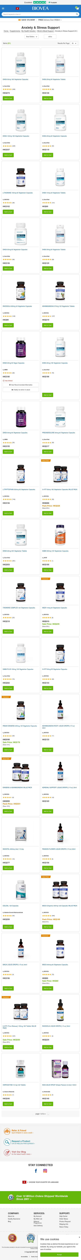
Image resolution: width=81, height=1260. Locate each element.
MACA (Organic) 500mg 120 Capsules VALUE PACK (59, 906)
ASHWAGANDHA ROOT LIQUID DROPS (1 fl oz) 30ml (58, 727)
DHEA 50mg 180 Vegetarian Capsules (15, 79)
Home (6, 31)
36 (73, 43)
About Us (11, 1216)
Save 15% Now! (28, 20)
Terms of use (34, 1256)
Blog (9, 1221)
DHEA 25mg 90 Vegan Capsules (13, 363)
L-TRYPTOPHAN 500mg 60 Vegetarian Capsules (19, 489)
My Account (37, 1216)
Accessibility (24, 1256)
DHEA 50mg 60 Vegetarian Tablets (53, 249)
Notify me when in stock (22, 389)
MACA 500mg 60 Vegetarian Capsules (55, 964)
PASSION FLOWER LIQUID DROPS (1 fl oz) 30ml (58, 849)
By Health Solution (29, 31)
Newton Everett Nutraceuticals (13, 912)
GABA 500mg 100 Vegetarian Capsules (55, 551)
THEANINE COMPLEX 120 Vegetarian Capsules (19, 608)
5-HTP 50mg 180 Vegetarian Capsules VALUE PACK (59, 489)
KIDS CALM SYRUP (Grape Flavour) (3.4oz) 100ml (59, 1085)
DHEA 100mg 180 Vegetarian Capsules (16, 136)
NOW (45, 558)
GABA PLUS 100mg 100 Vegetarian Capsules (18, 669)
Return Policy (63, 1227)
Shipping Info (63, 1224)
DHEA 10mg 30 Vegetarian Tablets (53, 193)
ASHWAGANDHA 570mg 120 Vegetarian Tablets (58, 306)
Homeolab (47, 1092)
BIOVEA (6, 199)
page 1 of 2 (40, 1114)
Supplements (15, 31)
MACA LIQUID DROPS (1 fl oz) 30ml (15, 964)
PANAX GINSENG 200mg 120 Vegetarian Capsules (20, 726)
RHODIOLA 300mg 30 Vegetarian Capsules (17, 306)
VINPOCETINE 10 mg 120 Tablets (14, 1085)
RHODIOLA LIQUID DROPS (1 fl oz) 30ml (56, 1026)
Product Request (65, 1221)
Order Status (63, 1219)
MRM (5, 370)
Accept (59, 1254)
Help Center (63, 1216)
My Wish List (38, 1219)
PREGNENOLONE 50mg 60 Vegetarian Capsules (58, 433)
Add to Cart (8, 98)
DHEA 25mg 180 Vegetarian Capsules (55, 363)
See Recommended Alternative (21, 385)
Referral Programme (38, 1222)
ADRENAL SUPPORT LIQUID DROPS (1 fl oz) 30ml (59, 787)
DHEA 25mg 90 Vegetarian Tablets (53, 79)
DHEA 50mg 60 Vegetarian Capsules (15, 249)
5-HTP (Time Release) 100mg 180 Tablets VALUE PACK (19, 1027)
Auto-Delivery (38, 1225)
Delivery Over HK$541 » (50, 20)
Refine (50, 36)
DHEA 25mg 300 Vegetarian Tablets (15, 551)
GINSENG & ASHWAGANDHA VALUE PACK (17, 787)
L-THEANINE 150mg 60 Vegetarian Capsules (18, 193)
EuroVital (7, 86)
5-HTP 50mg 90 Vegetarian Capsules (54, 669)
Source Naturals (9, 1092)
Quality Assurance (14, 1219)
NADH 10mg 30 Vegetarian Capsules (54, 608)
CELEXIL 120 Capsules (10, 906)
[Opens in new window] (36, 1171)
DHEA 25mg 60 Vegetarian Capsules (54, 136)
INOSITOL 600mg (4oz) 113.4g (13, 849)
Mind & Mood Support (45, 31)
